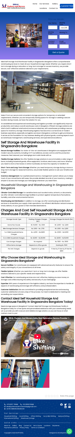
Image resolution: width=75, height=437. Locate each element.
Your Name (52, 23)
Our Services (44, 4)
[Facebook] (61, 404)
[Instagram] (69, 404)
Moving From (51, 33)
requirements (43, 69)
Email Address (62, 42)
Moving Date (62, 23)
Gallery (55, 4)
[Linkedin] (65, 407)
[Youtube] (69, 407)
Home (35, 4)
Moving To (63, 33)
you (15, 313)
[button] (69, 431)
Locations (43, 8)
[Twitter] (65, 404)
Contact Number (51, 42)
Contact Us (53, 8)
